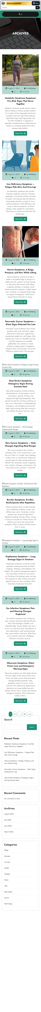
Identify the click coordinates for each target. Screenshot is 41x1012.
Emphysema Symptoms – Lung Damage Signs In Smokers (20, 558)
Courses (7, 862)
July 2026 (7, 820)
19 (24, 714)
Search (8, 719)
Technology (8, 904)
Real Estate (8, 892)
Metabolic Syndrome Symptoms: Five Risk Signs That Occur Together (20, 101)
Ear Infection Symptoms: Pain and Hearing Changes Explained (20, 611)
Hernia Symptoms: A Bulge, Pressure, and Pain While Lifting (20, 271)
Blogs (6, 850)
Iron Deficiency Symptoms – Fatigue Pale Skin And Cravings (20, 186)
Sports (6, 898)
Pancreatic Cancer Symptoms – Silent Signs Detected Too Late (20, 323)
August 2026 (9, 814)
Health (6, 868)
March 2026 (8, 832)
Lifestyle (7, 874)
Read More (19, 133)
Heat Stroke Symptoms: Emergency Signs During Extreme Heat (20, 383)
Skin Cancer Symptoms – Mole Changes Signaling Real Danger (20, 444)
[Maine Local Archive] (3, 3)
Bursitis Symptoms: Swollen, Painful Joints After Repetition (20, 501)
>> (30, 714)
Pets (5, 886)
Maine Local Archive (14, 3)
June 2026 (8, 826)
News (6, 880)
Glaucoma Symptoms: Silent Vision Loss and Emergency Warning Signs (20, 665)
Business (7, 856)
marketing (32, 88)
